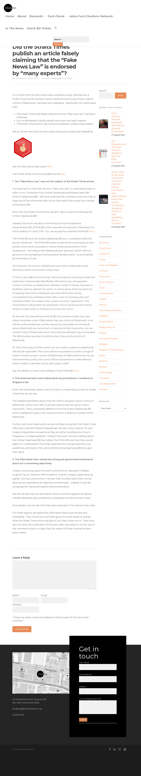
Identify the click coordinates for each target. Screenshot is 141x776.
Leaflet (44, 692)
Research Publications (111, 350)
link (63, 174)
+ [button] (16, 656)
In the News (14, 28)
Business (104, 242)
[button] (71, 30)
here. (49, 166)
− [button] (16, 660)
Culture (103, 271)
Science (103, 361)
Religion (103, 344)
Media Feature (107, 327)
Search (103, 90)
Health (103, 299)
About (21, 16)
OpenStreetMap (55, 692)
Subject (82, 686)
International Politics (110, 310)
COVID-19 (104, 254)
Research (36, 16)
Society (103, 367)
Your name (84, 662)
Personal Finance (108, 338)
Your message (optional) (90, 699)
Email (44, 595)
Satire (102, 355)
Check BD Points (39, 28)
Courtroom (45, 78)
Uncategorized (107, 383)
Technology (105, 372)
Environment (106, 282)
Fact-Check (56, 16)
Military (103, 333)
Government (56, 78)
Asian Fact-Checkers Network (91, 16)
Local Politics (67, 78)
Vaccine (103, 389)
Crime (102, 259)
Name (16, 595)
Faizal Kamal (20, 78)
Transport (104, 378)
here (91, 231)
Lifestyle (103, 316)
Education (104, 276)
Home (9, 16)
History (103, 304)
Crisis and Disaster (108, 265)
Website (16, 604)
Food (102, 288)
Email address (85, 674)
